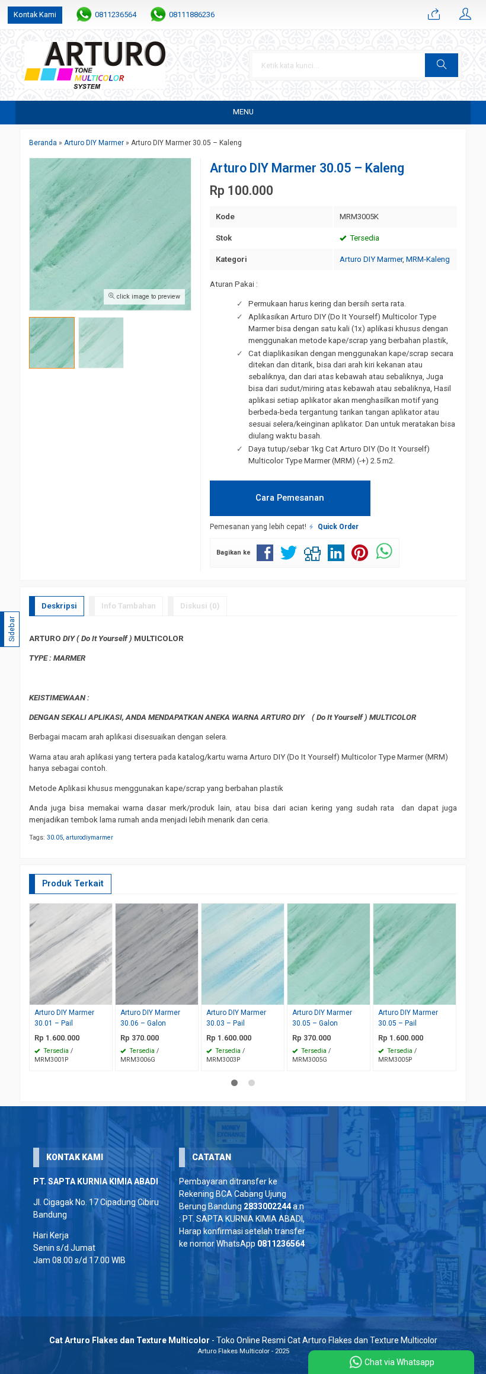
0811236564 (115, 14)
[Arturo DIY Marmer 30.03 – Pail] (243, 953)
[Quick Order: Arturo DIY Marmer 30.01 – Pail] (105, 995)
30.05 (55, 837)
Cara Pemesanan (289, 497)
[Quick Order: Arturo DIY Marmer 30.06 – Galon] (191, 995)
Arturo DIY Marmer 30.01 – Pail (64, 1017)
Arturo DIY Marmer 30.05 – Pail (408, 1017)
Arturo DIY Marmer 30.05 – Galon (322, 1017)
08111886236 (192, 14)
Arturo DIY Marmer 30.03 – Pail (236, 1017)
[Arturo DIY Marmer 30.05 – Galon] (328, 953)
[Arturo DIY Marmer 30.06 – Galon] (157, 953)
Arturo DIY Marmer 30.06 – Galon (150, 1017)
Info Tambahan (128, 605)
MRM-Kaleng (428, 259)
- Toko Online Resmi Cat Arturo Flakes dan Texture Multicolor (243, 1340)
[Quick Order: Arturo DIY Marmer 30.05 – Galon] (363, 995)
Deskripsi (59, 605)
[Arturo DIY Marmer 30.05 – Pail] (414, 953)
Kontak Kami (35, 14)
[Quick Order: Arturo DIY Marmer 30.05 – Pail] (449, 995)
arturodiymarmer (89, 837)
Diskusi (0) (200, 605)
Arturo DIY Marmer (371, 259)
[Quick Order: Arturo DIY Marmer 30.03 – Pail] (277, 995)
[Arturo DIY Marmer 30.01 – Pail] (71, 953)
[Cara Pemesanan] (434, 15)
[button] (441, 65)
